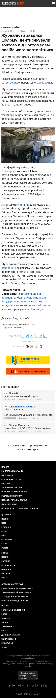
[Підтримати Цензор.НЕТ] (28, 371)
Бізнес (4, 553)
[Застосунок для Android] (37, 685)
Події (3, 523)
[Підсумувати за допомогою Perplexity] (36, 346)
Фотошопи (6, 540)
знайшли (23, 204)
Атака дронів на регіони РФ (14, 597)
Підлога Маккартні (19, 425)
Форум (4, 548)
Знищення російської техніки (16, 592)
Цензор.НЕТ (44, 82)
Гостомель (27, 324)
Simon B (13, 393)
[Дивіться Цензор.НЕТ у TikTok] (28, 685)
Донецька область (10, 635)
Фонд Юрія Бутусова (11, 479)
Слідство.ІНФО (21, 318)
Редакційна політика (11, 496)
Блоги (4, 544)
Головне (5, 561)
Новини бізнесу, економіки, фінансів (19, 508)
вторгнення (10, 324)
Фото (3, 531)
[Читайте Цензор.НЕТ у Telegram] (19, 685)
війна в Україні (8, 639)
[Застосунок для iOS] (42, 685)
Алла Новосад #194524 (22, 406)
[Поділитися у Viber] (40, 335)
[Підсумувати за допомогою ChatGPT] (27, 346)
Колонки (5, 574)
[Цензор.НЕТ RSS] (46, 685)
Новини (7, 27)
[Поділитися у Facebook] (22, 335)
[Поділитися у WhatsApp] (36, 335)
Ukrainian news (9, 504)
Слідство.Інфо (10, 82)
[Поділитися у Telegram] (31, 335)
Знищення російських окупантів (17, 588)
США (3, 631)
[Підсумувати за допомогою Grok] (41, 346)
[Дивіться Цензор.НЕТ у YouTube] (23, 685)
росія (4, 614)
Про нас (5, 467)
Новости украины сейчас (14, 500)
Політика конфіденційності (14, 492)
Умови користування (12, 488)
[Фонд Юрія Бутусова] (28, 360)
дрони (4, 622)
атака (4, 647)
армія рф (5, 618)
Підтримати (7, 475)
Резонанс (6, 527)
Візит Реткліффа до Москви (14, 601)
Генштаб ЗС (7, 643)
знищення (6, 627)
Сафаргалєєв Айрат (13, 327)
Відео (4, 536)
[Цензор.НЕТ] (13, 4)
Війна (17, 27)
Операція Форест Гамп (12, 584)
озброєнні (7, 267)
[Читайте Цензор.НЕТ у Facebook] (9, 685)
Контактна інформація (12, 471)
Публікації (6, 570)
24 (34, 31)
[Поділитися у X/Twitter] (27, 335)
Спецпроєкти (8, 565)
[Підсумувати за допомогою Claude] (31, 346)
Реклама (5, 484)
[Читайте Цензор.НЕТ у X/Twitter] (14, 685)
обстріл (5, 606)
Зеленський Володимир (13, 610)
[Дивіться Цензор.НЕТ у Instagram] (32, 685)
